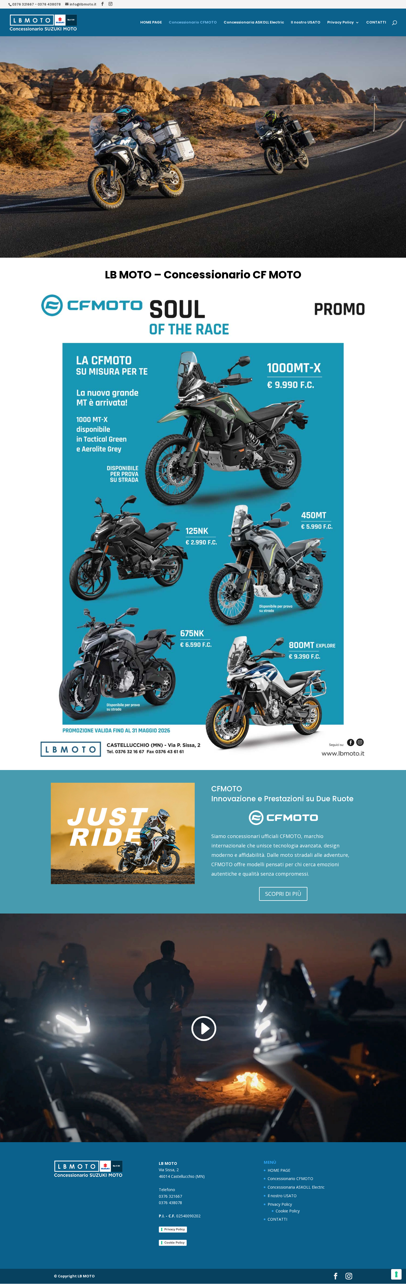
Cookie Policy (174, 1242)
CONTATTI (376, 22)
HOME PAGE (151, 22)
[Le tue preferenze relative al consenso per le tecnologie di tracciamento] (396, 1274)
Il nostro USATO (305, 22)
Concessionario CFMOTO (193, 22)
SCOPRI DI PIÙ (283, 893)
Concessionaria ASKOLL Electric (254, 22)
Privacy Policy (340, 22)
